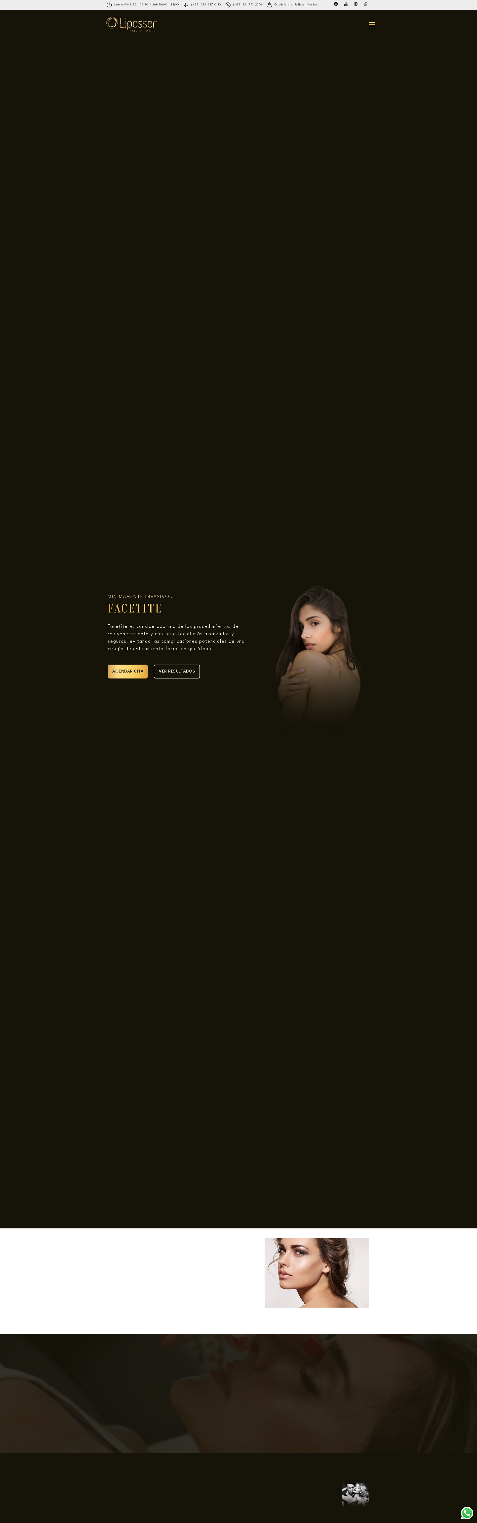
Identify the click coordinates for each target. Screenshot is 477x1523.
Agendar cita (127, 671)
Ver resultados (177, 671)
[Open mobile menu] (372, 24)
